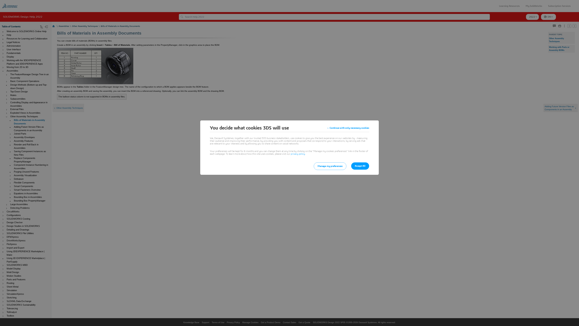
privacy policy (298, 154)
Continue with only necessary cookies (349, 128)
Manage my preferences (330, 166)
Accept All (360, 166)
